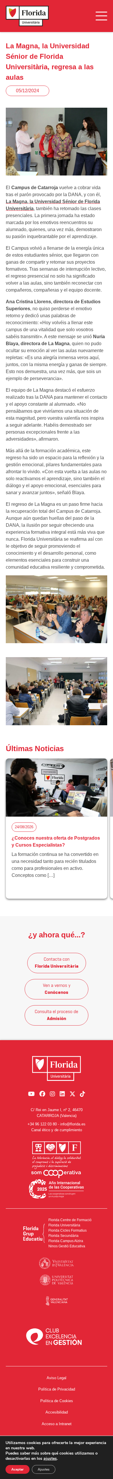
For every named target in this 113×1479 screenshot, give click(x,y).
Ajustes (44, 1469)
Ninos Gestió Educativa (66, 1246)
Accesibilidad (56, 1412)
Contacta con (57, 963)
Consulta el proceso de (56, 1015)
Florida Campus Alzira (65, 1241)
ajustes (50, 1458)
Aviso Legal (56, 1378)
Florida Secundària (63, 1236)
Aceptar (17, 1469)
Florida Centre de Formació (70, 1220)
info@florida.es (72, 1124)
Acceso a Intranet (57, 1424)
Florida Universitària (64, 1225)
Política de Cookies (56, 1401)
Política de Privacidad (56, 1389)
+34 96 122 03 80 (42, 1124)
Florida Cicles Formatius (67, 1230)
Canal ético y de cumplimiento (56, 1130)
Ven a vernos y (56, 989)
